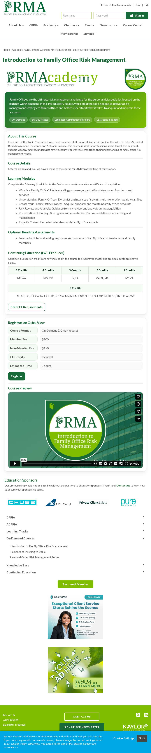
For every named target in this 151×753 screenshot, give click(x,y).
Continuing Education (21, 572)
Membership (69, 33)
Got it (142, 738)
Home (6, 49)
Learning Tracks (17, 531)
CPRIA (33, 25)
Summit (88, 33)
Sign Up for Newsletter (81, 727)
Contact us (123, 485)
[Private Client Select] (93, 502)
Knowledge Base (17, 565)
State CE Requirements (27, 307)
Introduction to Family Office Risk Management (81, 49)
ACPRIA (11, 524)
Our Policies (10, 719)
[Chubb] (22, 502)
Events (89, 25)
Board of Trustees (14, 724)
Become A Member (75, 584)
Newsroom (108, 25)
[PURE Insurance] (129, 502)
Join (138, 4)
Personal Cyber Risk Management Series (34, 557)
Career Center (133, 25)
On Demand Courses (37, 49)
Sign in (139, 15)
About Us (15, 25)
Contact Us (82, 716)
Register (16, 376)
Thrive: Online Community (115, 4)
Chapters (71, 25)
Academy (50, 25)
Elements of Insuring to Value (28, 551)
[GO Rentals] (58, 502)
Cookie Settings (123, 738)
